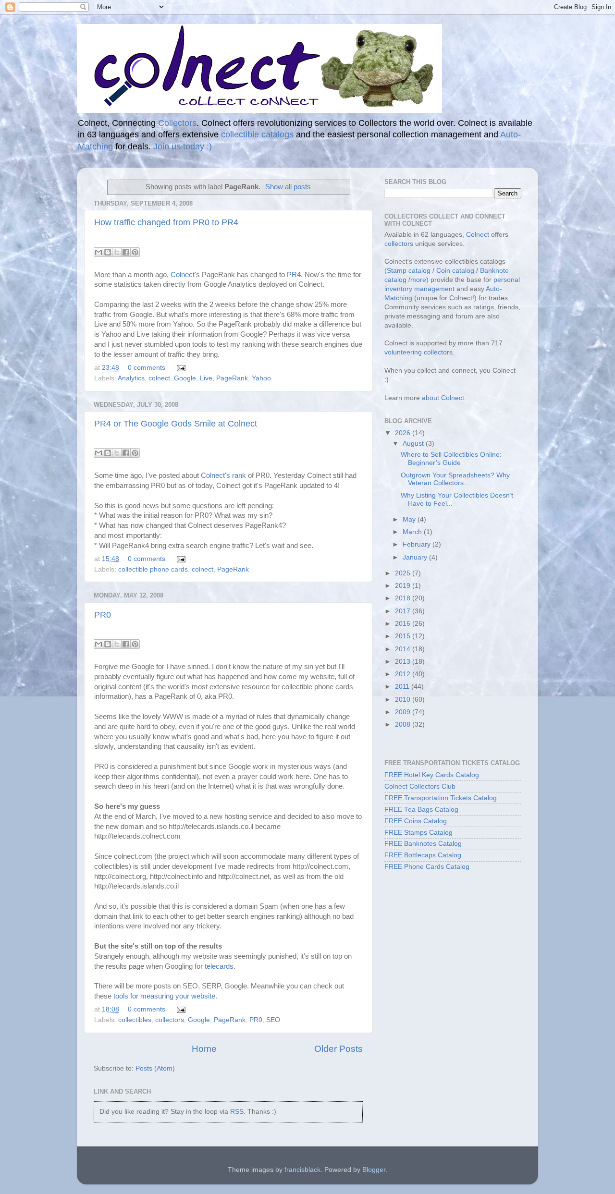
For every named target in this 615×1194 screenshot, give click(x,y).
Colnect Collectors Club (419, 786)
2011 (403, 686)
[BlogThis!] (107, 252)
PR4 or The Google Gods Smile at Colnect (175, 423)
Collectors (177, 123)
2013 (403, 661)
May (410, 519)
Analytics (131, 378)
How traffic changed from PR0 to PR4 (166, 222)
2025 (403, 573)
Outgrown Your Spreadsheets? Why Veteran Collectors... (455, 479)
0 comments (146, 367)
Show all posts (288, 187)
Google (185, 378)
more (418, 279)
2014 (403, 649)
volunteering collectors (418, 352)
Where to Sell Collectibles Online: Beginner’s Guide (451, 458)
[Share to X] (117, 252)
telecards (219, 966)
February (417, 544)
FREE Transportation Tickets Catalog (440, 798)
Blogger (373, 1169)
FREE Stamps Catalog (418, 832)
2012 (403, 674)
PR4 (294, 275)
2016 (403, 623)
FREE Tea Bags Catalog (421, 809)
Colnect (183, 275)
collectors (169, 1019)
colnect (159, 378)
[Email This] (98, 252)
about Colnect (443, 398)
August (414, 443)
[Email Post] (179, 367)
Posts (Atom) (155, 1068)
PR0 (102, 615)
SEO (273, 1019)
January (416, 557)
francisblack (302, 1169)
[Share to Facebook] (126, 252)
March (413, 532)
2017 (403, 611)
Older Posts (338, 1049)
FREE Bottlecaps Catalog (422, 855)
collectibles (134, 1019)
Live (206, 378)
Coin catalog (455, 270)
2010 (403, 699)
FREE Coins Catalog (415, 821)
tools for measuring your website (164, 996)
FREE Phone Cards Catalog (426, 866)
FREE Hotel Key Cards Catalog (431, 775)
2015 (403, 636)
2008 (403, 724)
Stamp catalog (408, 270)
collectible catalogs (257, 134)
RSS (237, 1111)
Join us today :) (182, 146)
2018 (403, 598)
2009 (403, 712)
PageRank (232, 378)
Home (204, 1049)
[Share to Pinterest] (135, 252)
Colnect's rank (223, 475)
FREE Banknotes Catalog (423, 843)
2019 (403, 585)
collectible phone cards (153, 569)
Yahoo (261, 378)
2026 (403, 433)
